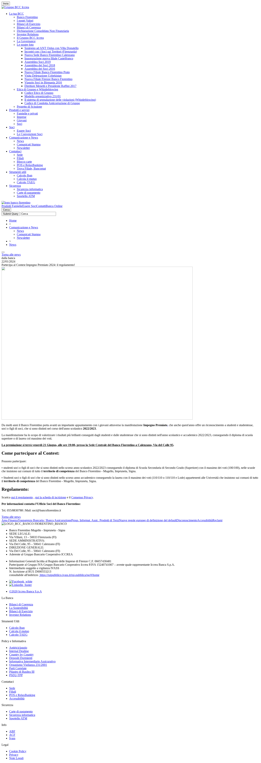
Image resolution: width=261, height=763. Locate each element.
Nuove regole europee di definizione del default (147, 520)
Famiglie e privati (27, 113)
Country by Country (21, 654)
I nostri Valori (25, 20)
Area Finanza (10, 520)
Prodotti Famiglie (12, 206)
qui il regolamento (22, 497)
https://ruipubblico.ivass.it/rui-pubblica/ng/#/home (69, 575)
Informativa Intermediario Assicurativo (32, 661)
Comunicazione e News (23, 137)
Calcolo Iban (24, 175)
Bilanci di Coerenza (29, 27)
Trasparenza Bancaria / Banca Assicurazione (44, 520)
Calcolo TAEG (26, 182)
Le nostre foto (25, 44)
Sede (20, 154)
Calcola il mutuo (27, 178)
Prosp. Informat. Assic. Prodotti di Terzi (95, 520)
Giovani (22, 120)
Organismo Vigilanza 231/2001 (28, 664)
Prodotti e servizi (19, 110)
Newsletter (23, 148)
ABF (12, 731)
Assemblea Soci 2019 (37, 61)
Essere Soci (24, 130)
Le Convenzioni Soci (29, 134)
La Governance (26, 41)
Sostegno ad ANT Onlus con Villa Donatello (51, 48)
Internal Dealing (19, 651)
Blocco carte (24, 161)
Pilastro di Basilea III (21, 671)
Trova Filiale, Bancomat (31, 168)
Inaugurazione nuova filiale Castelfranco (48, 58)
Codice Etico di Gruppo (38, 92)
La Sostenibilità (18, 607)
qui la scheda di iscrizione (50, 497)
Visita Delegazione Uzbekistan (43, 75)
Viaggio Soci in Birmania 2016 (43, 82)
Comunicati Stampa (29, 144)
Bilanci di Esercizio (28, 24)
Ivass (12, 738)
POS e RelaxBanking (30, 165)
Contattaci (15, 151)
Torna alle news (11, 254)
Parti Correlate (18, 668)
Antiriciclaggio (18, 647)
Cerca (6, 209)
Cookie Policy (17, 751)
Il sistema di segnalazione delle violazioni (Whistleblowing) (60, 99)
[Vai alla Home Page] (16, 202)
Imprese (21, 117)
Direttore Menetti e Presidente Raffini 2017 (50, 86)
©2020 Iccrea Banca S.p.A (25, 591)
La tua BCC (16, 13)
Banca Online (54, 206)
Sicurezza (15, 185)
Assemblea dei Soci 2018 (39, 65)
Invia (5, 3)
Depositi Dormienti (20, 658)
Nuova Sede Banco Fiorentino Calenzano (49, 55)
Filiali (20, 158)
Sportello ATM (26, 196)
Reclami (217, 520)
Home (13, 220)
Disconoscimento (186, 520)
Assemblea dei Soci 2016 (39, 68)
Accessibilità (204, 520)
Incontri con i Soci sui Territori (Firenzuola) (50, 51)
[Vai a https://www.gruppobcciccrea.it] (15, 7)
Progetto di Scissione (29, 106)
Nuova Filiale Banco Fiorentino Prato (47, 72)
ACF (12, 734)
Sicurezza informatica (30, 189)
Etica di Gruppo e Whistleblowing (37, 89)
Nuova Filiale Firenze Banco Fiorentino (48, 79)
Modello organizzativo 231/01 (42, 96)
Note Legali (16, 758)
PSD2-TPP (16, 675)
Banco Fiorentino (27, 17)
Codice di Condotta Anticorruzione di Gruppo (52, 103)
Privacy (13, 754)
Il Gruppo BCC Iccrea (30, 37)
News (20, 141)
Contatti (41, 206)
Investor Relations (28, 34)
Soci (19, 123)
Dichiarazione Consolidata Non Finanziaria (43, 31)
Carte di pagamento (28, 192)
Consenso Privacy (82, 497)
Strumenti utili (17, 172)
